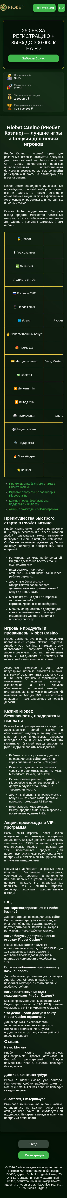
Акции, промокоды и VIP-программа (33, 509)
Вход (34, 1144)
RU (61, 7)
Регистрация (44, 7)
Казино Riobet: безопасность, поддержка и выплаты (29, 502)
